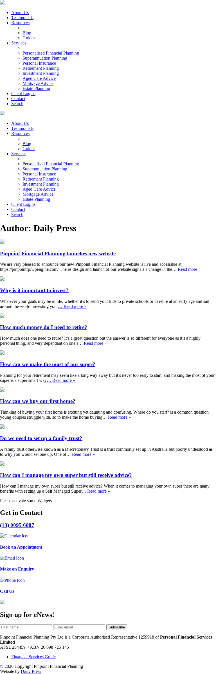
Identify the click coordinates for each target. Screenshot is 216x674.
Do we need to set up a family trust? (41, 438)
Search (17, 103)
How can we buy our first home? (37, 401)
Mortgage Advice (37, 83)
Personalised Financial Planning (50, 53)
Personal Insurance (39, 63)
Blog (26, 32)
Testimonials (22, 17)
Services (18, 42)
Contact (18, 98)
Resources (20, 22)
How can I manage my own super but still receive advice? (66, 475)
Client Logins (23, 93)
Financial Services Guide (33, 656)
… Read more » (186, 269)
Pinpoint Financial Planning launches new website (58, 253)
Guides (28, 37)
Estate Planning (36, 88)
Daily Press (31, 671)
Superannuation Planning (44, 58)
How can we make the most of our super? (47, 364)
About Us (20, 12)
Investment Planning (40, 73)
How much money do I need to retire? (43, 327)
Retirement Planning (40, 68)
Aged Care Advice (39, 78)
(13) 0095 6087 (17, 525)
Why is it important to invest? (34, 290)
